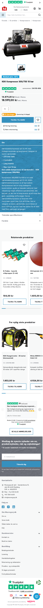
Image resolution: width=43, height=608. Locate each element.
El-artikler (13, 21)
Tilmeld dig (21, 463)
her (3, 470)
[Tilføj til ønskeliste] (38, 119)
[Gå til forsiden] (6, 8)
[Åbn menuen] (3, 15)
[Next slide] (40, 2)
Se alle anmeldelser (21, 430)
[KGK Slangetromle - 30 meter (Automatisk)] (14, 338)
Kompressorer (25, 21)
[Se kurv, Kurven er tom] (39, 8)
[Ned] (8, 109)
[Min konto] (34, 8)
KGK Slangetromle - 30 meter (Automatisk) (14, 356)
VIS (36, 125)
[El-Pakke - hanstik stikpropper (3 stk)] (14, 253)
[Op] (8, 107)
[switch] (21, 10)
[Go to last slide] (2, 2)
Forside (4, 21)
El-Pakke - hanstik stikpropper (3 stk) (10, 271)
